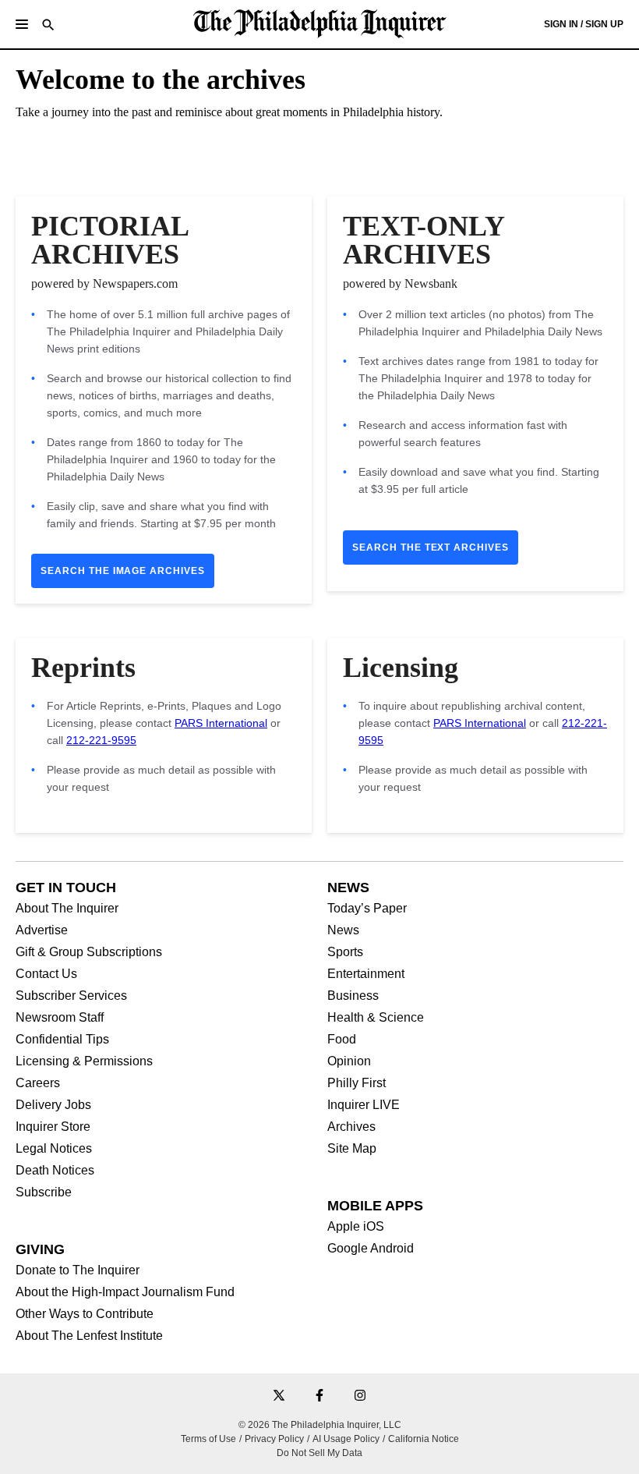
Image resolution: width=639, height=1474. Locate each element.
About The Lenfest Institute (89, 1336)
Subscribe (44, 1192)
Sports (345, 952)
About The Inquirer (67, 908)
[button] (22, 24)
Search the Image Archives (123, 570)
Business (353, 996)
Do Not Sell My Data (319, 1452)
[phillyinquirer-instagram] (360, 1396)
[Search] (48, 26)
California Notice (423, 1438)
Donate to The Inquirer (77, 1270)
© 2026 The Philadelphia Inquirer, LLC (319, 1424)
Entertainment (365, 974)
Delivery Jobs (53, 1105)
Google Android (370, 1248)
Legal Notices (54, 1149)
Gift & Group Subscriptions (89, 952)
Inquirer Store (53, 1127)
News (343, 930)
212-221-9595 (101, 740)
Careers (38, 1083)
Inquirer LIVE (363, 1105)
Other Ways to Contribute (85, 1314)
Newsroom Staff (60, 1018)
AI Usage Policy (346, 1438)
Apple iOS (355, 1227)
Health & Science (375, 1018)
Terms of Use (208, 1438)
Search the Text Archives (430, 547)
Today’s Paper (367, 908)
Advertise (42, 930)
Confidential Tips (62, 1039)
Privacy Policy (274, 1438)
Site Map (351, 1149)
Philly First (356, 1083)
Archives (351, 1127)
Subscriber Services (71, 996)
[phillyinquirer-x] (279, 1396)
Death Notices (55, 1170)
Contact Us (46, 974)
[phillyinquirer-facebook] (319, 1396)
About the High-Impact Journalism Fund (125, 1292)
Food (341, 1039)
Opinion (349, 1061)
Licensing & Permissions (84, 1061)
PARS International (221, 723)
